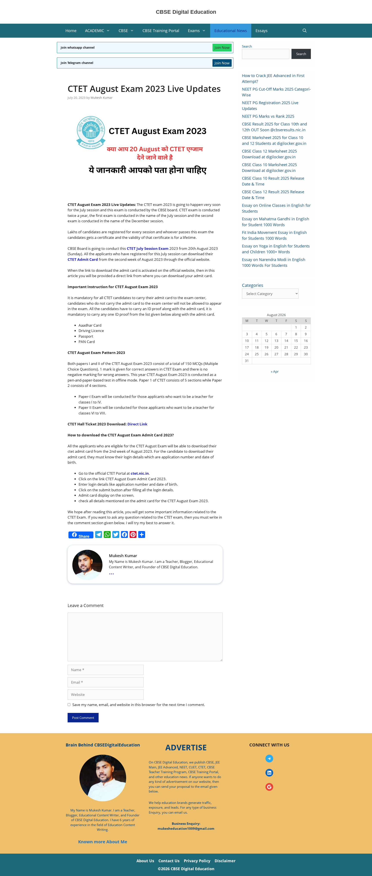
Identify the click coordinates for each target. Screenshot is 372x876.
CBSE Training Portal (161, 30)
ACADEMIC (94, 30)
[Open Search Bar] (304, 31)
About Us (145, 860)
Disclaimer (225, 860)
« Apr (275, 371)
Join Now (222, 47)
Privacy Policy (197, 860)
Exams (194, 30)
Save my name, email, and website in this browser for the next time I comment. (138, 704)
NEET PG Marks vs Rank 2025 (268, 116)
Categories (252, 285)
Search (247, 46)
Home (70, 30)
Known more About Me (102, 842)
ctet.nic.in (140, 473)
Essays (262, 30)
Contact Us (169, 860)
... (111, 571)
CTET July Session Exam (148, 248)
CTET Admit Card (83, 259)
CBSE (123, 30)
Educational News (230, 30)
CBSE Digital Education (186, 12)
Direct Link (137, 424)
